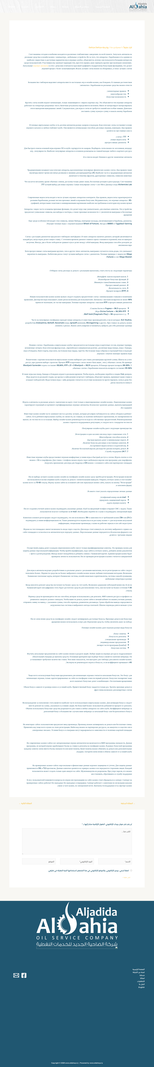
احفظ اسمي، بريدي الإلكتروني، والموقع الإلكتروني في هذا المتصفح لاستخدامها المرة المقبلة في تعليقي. (88, 870)
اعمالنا (53, 6)
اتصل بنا (24, 6)
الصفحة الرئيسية (102, 6)
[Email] (16, 975)
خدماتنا (65, 6)
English (11, 6)
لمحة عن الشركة (82, 6)
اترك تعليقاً (128, 47)
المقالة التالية (25, 803)
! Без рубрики (116, 47)
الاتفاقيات (39, 6)
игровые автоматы (40, 65)
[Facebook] (24, 975)
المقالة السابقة (128, 803)
